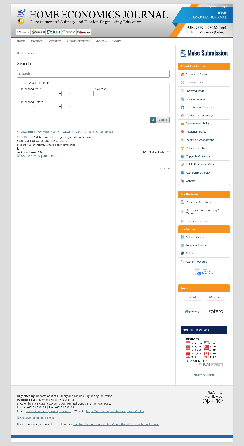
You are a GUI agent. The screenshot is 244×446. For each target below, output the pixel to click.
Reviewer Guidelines (198, 202)
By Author (99, 89)
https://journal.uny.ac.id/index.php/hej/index (115, 411)
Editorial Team (194, 82)
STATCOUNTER (204, 375)
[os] (204, 57)
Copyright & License (198, 156)
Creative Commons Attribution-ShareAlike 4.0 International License (116, 424)
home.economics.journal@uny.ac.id (48, 411)
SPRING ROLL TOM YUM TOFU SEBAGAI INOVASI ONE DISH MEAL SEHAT (65, 132)
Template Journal (196, 245)
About (100, 41)
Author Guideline (196, 236)
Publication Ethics (196, 147)
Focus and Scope (196, 74)
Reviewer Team (195, 90)
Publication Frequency (199, 115)
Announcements (78, 41)
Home (21, 41)
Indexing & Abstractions (200, 139)
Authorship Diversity (198, 172)
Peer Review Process (199, 107)
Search (163, 119)
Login (116, 41)
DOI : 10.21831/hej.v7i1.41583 (38, 156)
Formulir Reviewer (197, 221)
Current (55, 41)
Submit (190, 253)
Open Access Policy (197, 123)
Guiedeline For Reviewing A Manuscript (202, 211)
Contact (190, 180)
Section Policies (195, 98)
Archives (37, 41)
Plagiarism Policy (196, 131)
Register (211, 6)
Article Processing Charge (201, 164)
